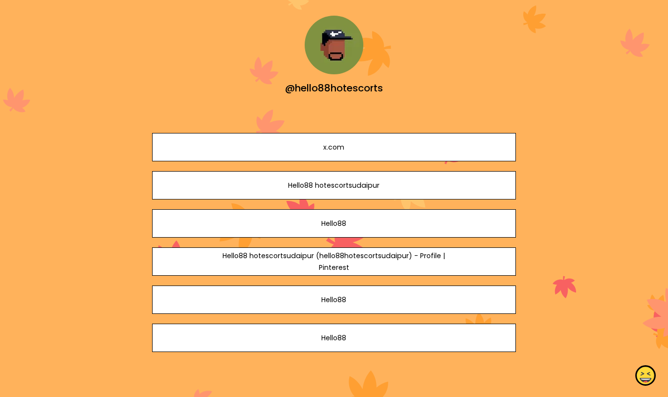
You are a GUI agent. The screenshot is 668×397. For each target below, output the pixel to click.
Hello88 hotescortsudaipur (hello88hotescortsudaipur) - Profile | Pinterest (334, 261)
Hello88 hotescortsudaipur (333, 185)
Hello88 (333, 223)
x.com (333, 147)
